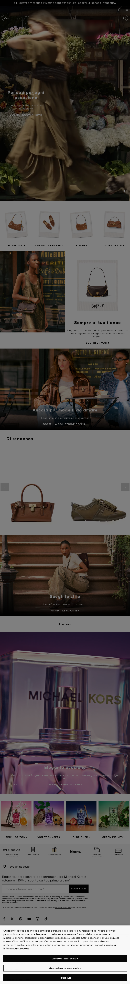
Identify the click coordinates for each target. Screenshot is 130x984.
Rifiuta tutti (65, 977)
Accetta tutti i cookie (65, 958)
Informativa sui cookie (16, 948)
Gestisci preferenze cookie (65, 968)
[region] (65, 954)
